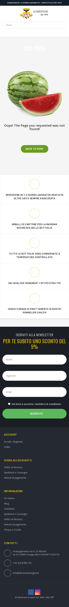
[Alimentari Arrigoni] (34, 13)
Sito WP (50, 597)
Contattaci (9, 508)
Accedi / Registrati (13, 441)
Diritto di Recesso (13, 467)
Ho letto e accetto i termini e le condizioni (36, 404)
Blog (6, 503)
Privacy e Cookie (12, 529)
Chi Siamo (9, 498)
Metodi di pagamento (15, 477)
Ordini (7, 446)
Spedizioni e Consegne (15, 472)
